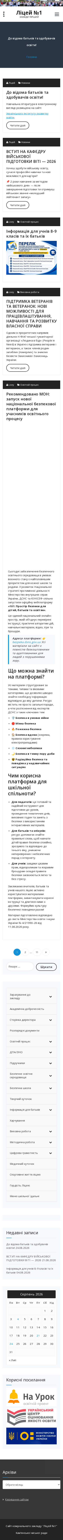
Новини (25, 82)
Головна (31, 57)
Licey (11, 221)
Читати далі (17, 125)
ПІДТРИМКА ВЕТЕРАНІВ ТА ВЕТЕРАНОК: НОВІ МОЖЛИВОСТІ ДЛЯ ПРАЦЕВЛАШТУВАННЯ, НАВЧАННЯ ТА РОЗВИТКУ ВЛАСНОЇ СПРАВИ (31, 313)
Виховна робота (29, 292)
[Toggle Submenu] (50, 996)
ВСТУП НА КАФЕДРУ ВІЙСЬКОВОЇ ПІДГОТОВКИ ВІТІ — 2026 (28, 1258)
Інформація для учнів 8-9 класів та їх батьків (31, 233)
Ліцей (11, 82)
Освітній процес (29, 221)
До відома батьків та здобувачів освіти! (27, 95)
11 (37, 952)
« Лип (12, 1360)
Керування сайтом (17, 1499)
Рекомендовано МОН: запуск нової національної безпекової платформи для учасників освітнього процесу (31, 406)
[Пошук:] (20, 966)
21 (38, 1335)
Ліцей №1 (29, 12)
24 (11, 1344)
